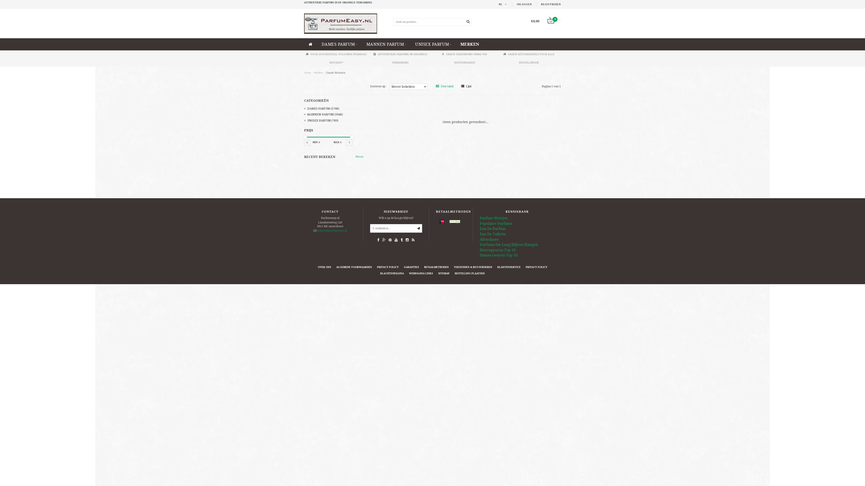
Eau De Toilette (493, 234)
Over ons (324, 267)
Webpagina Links (421, 273)
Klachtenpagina (392, 273)
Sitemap (444, 273)
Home (307, 72)
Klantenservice (509, 267)
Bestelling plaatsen (470, 273)
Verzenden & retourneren (473, 267)
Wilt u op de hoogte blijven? (396, 218)
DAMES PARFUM (338, 44)
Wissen (359, 156)
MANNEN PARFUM (385, 44)
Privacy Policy (388, 267)
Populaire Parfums (496, 223)
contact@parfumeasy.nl (331, 230)
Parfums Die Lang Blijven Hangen (509, 245)
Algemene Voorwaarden (354, 267)
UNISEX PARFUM (432, 44)
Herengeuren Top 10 (498, 250)
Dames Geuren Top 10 (498, 255)
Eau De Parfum (493, 229)
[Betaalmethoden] (442, 221)
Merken (469, 44)
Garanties (411, 267)
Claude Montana (335, 72)
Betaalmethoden (436, 267)
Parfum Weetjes (494, 218)
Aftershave (489, 239)
